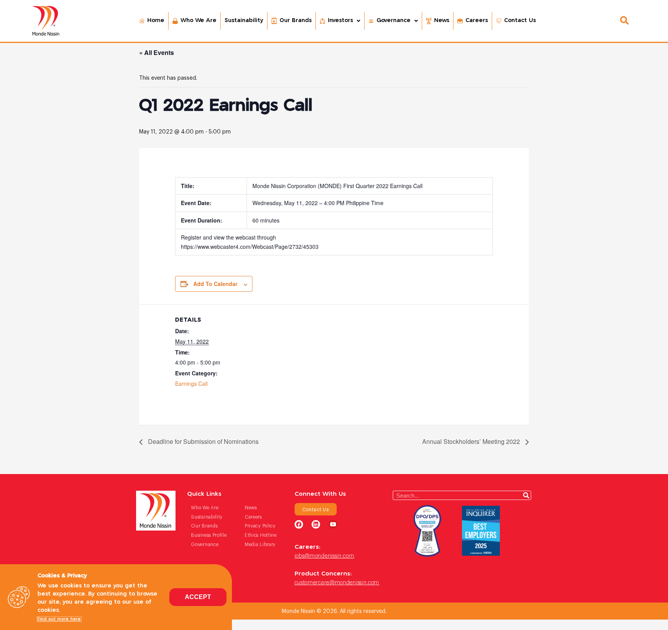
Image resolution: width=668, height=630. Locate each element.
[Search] (526, 495)
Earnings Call (191, 383)
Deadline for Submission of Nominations (203, 441)
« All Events (156, 52)
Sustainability (244, 20)
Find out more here (59, 619)
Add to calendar (215, 284)
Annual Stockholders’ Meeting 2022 (471, 441)
